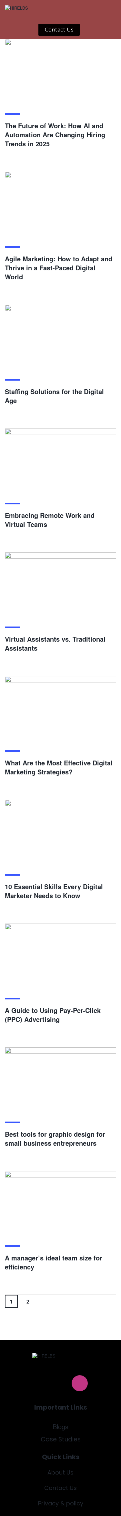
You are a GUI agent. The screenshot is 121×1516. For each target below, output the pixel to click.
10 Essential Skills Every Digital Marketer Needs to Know (54, 891)
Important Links (60, 1407)
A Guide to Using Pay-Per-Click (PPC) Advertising (53, 1015)
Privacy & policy (60, 1503)
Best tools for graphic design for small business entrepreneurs (55, 1138)
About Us (60, 1472)
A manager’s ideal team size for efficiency (53, 1262)
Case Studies (61, 1439)
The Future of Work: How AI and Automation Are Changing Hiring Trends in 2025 (55, 134)
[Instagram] (80, 1383)
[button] (91, 11)
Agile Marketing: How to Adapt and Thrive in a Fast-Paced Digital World (58, 267)
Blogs (60, 1426)
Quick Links (60, 1456)
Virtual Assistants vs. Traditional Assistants (55, 643)
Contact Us (60, 1488)
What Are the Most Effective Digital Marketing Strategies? (59, 767)
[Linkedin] (61, 1383)
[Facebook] (42, 1383)
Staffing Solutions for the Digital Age (54, 396)
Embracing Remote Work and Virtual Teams (50, 519)
